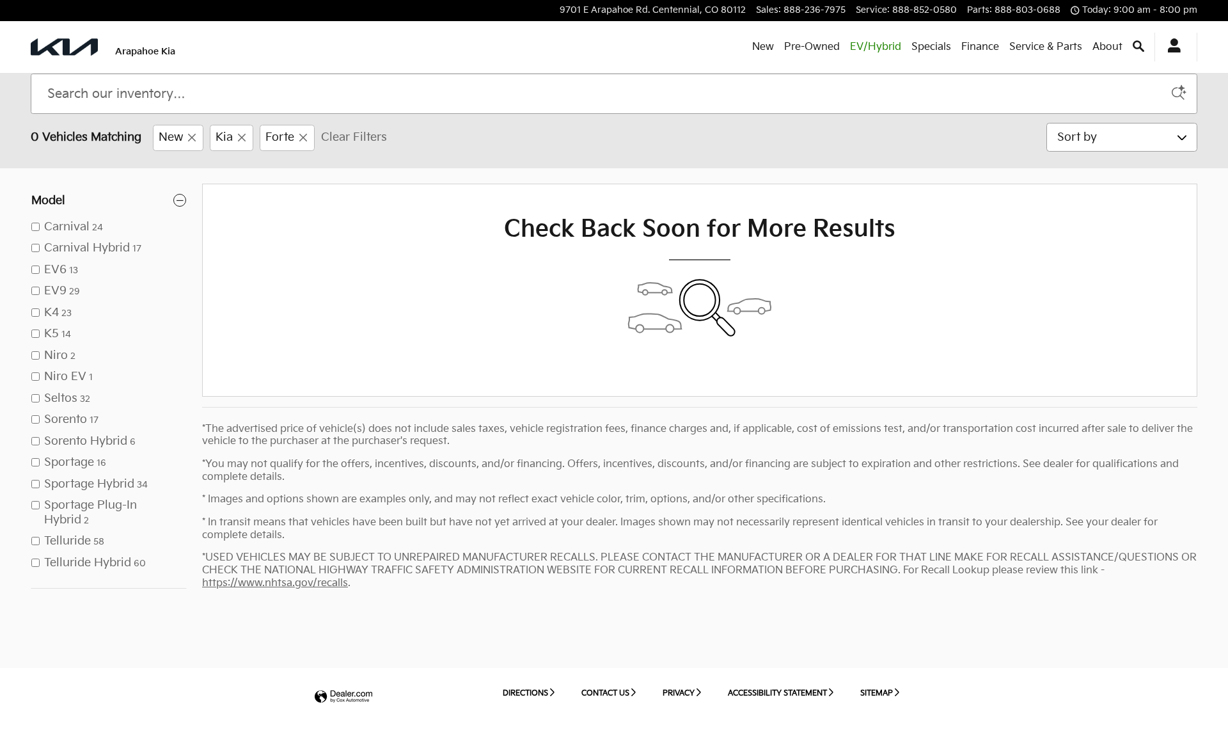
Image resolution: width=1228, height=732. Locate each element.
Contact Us (605, 693)
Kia (224, 137)
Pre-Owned (812, 47)
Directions (525, 693)
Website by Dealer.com (343, 697)
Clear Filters (354, 137)
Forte (279, 137)
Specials (931, 47)
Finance (980, 47)
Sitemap (876, 693)
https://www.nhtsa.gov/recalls (275, 583)
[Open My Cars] (1170, 47)
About (1107, 47)
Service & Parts (1045, 47)
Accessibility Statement (777, 693)
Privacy (679, 693)
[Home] (64, 47)
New (763, 47)
